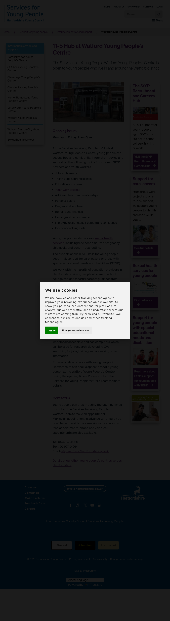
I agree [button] (51, 330)
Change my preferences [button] (75, 330)
